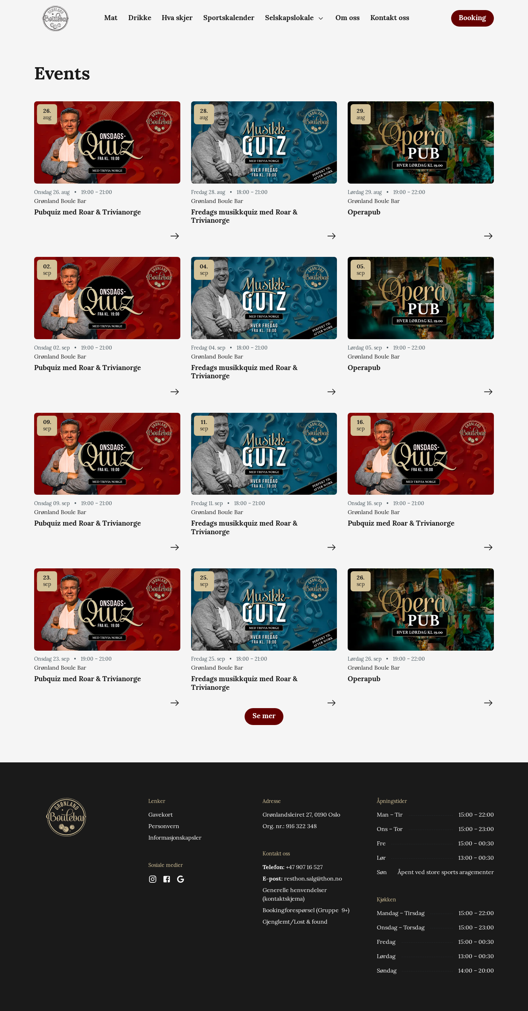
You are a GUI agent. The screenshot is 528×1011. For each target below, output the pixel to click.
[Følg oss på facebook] (166, 881)
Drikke (139, 18)
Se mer (264, 716)
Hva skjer (177, 18)
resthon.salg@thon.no (313, 879)
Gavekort (160, 815)
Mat (110, 18)
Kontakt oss (389, 18)
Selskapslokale (289, 18)
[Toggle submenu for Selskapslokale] (320, 18)
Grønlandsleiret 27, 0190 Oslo (301, 815)
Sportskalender (228, 18)
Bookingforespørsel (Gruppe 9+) (306, 911)
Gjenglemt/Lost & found (295, 922)
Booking (472, 18)
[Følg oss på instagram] (152, 881)
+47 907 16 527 (304, 868)
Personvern (163, 827)
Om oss (347, 18)
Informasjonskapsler (175, 838)
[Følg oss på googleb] (180, 881)
